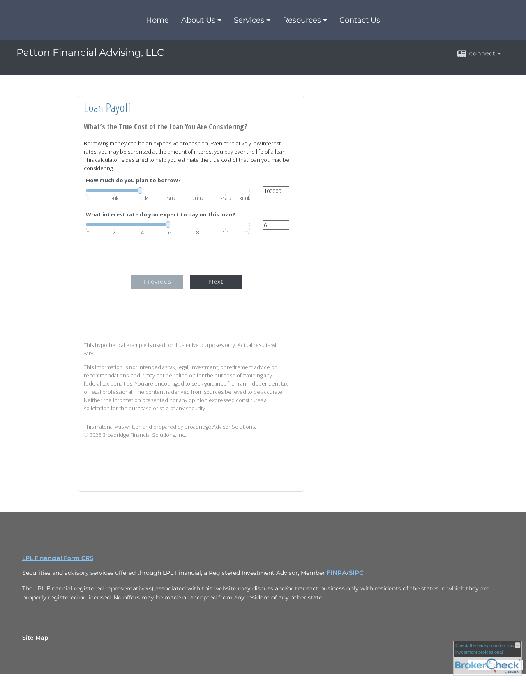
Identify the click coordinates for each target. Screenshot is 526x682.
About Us (198, 20)
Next (216, 281)
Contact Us (359, 20)
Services (249, 20)
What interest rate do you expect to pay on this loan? (160, 214)
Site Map (35, 637)
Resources (302, 20)
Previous (157, 281)
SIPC (356, 572)
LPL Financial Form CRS (57, 558)
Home (157, 20)
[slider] (168, 190)
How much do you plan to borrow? (133, 180)
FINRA (336, 572)
